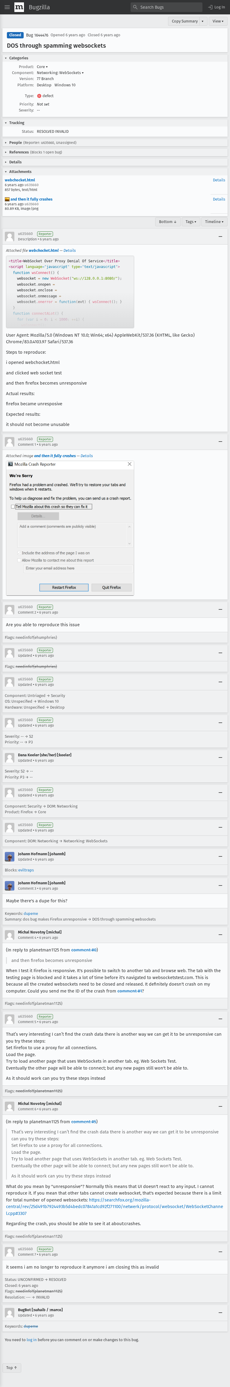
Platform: (25, 85)
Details (219, 180)
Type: (29, 96)
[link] (70, 292)
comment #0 (83, 950)
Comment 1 (27, 444)
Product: (26, 66)
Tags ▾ (191, 221)
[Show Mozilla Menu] (19, 7)
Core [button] (42, 66)
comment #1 (129, 991)
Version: (26, 78)
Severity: (26, 110)
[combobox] (166, 7)
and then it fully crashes (31, 199)
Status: (28, 131)
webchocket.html (20, 180)
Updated (25, 655)
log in (32, 1340)
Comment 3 (27, 888)
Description (27, 239)
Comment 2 (27, 612)
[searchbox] (166, 7)
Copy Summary (185, 21)
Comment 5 (27, 1022)
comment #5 (83, 1121)
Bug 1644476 (37, 35)
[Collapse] (220, 236)
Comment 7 (27, 1254)
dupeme (31, 913)
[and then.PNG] (70, 528)
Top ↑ (11, 1367)
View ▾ (218, 21)
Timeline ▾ (214, 221)
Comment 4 (27, 938)
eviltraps (26, 870)
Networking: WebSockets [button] (60, 72)
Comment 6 (27, 1109)
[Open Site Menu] (7, 7)
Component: (23, 72)
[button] (216, 7)
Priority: (26, 104)
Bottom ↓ (168, 221)
